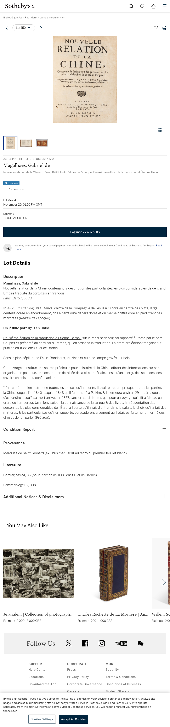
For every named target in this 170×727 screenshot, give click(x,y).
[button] (85, 79)
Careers (73, 691)
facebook (85, 643)
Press (71, 670)
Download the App (42, 684)
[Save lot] (156, 27)
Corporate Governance (84, 684)
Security (112, 670)
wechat (140, 643)
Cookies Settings (42, 719)
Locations (36, 677)
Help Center (38, 670)
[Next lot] (41, 27)
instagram (102, 643)
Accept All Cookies (73, 719)
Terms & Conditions (121, 677)
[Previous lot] (6, 27)
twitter (69, 643)
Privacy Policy (78, 677)
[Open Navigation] (165, 6)
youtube (121, 643)
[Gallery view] (160, 130)
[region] (85, 710)
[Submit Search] (131, 6)
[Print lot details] (164, 27)
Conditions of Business (123, 684)
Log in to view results (85, 232)
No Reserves (16, 189)
